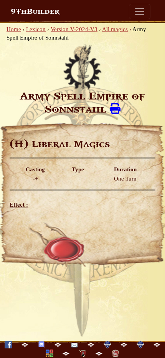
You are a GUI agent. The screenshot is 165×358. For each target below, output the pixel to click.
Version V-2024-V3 (74, 29)
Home (14, 29)
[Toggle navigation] (139, 11)
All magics (115, 29)
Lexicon (36, 29)
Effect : (19, 205)
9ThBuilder (35, 11)
